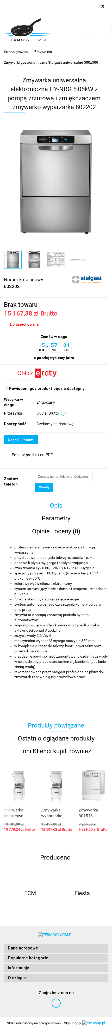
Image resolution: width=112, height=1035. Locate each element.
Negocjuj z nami (21, 440)
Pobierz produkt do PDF (32, 455)
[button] (56, 948)
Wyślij (44, 487)
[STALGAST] (87, 279)
